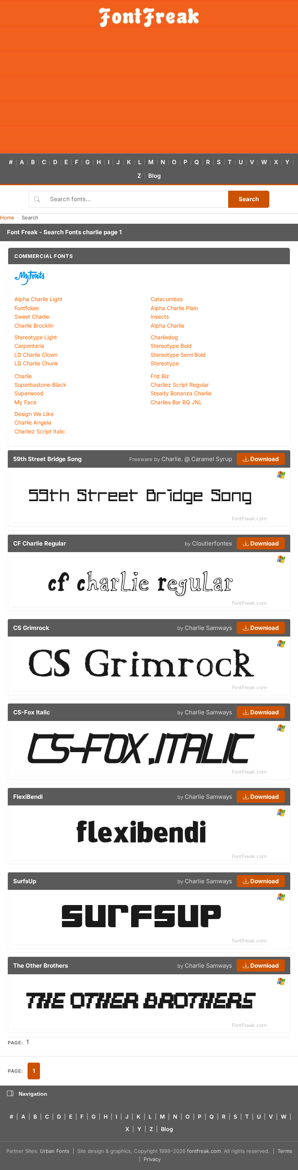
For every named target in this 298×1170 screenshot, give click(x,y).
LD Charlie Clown (35, 354)
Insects (160, 316)
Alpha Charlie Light (38, 299)
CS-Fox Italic (31, 712)
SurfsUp (24, 881)
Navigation (33, 1094)
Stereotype (165, 363)
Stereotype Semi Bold (178, 354)
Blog (154, 175)
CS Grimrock (31, 627)
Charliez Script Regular (180, 384)
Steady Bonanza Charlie (181, 393)
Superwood (28, 393)
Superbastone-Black (40, 384)
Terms (284, 1151)
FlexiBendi (28, 796)
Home (7, 217)
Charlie (23, 376)
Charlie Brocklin (34, 325)
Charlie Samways (208, 627)
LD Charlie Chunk (36, 363)
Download (264, 459)
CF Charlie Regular (39, 543)
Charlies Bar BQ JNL (176, 402)
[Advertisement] (149, 94)
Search (249, 199)
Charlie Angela (32, 422)
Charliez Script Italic (39, 431)
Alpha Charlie (167, 325)
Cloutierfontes (212, 543)
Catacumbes (167, 299)
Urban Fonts (54, 1151)
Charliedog (164, 337)
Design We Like (34, 413)
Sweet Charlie (31, 316)
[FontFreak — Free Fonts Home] (149, 17)
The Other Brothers (40, 965)
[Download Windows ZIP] (281, 475)
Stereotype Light (35, 337)
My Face (25, 402)
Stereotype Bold (171, 345)
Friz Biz (160, 376)
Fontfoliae (26, 308)
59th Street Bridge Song (47, 459)
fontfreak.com (204, 1151)
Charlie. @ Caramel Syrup (196, 459)
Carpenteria (29, 345)
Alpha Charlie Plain (174, 308)
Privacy (152, 1159)
